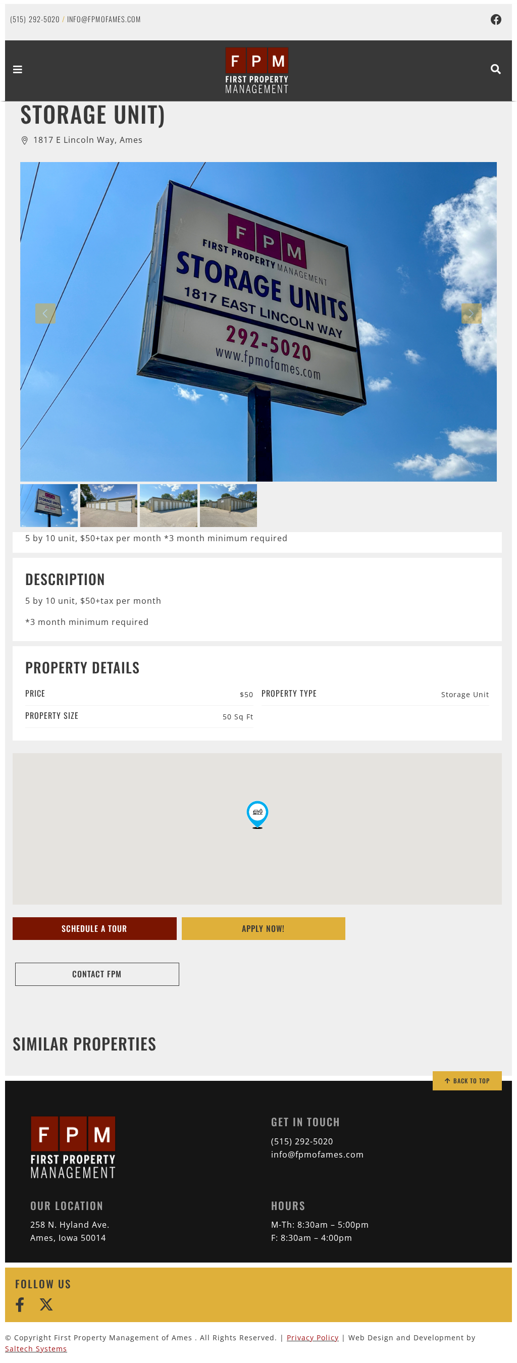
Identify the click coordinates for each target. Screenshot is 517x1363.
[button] (257, 815)
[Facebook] (496, 19)
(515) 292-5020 (35, 19)
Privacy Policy (313, 1337)
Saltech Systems (36, 1348)
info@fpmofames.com (104, 19)
